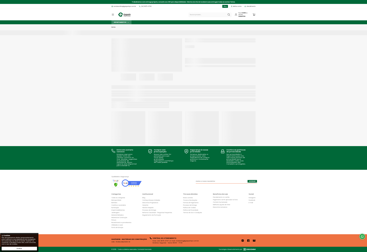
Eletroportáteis (116, 200)
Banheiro (114, 203)
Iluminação (115, 208)
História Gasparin (148, 208)
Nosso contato (188, 198)
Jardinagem (115, 213)
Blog (143, 198)
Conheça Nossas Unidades (151, 200)
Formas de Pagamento (191, 203)
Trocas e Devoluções (190, 200)
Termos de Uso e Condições (192, 213)
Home (113, 27)
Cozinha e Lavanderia (118, 205)
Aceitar (19, 248)
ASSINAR (252, 181)
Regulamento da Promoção (151, 215)
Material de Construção (119, 217)
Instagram (252, 198)
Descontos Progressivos (150, 203)
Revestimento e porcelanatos (121, 222)
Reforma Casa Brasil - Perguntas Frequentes (157, 213)
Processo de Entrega (149, 210)
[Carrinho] (254, 14)
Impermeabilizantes (118, 210)
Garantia (145, 205)
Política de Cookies (189, 208)
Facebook (252, 200)
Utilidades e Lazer (117, 225)
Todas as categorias (118, 198)
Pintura (113, 220)
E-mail (251, 203)
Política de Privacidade (190, 210)
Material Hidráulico (117, 215)
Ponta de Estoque (117, 227)
